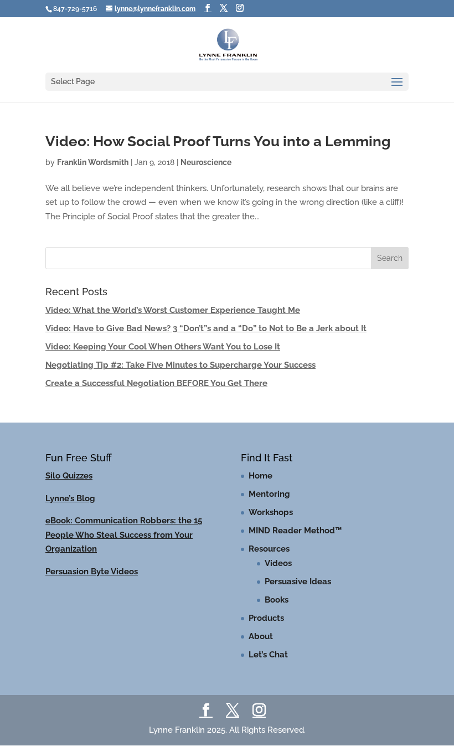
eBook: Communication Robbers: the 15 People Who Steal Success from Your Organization (123, 535)
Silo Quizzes (68, 476)
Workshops (271, 512)
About (261, 636)
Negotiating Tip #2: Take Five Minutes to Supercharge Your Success (180, 365)
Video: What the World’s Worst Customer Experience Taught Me (172, 310)
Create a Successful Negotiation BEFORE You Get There (156, 383)
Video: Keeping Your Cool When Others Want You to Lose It (162, 347)
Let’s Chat (268, 655)
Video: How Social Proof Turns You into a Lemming (217, 141)
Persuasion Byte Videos (91, 572)
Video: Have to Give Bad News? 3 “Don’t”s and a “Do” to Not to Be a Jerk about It (206, 328)
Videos (278, 563)
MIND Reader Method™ (295, 531)
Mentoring (269, 494)
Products (266, 618)
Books (276, 600)
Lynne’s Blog (70, 498)
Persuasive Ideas (298, 581)
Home (260, 476)
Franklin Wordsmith (92, 162)
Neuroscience (205, 162)
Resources (269, 549)
